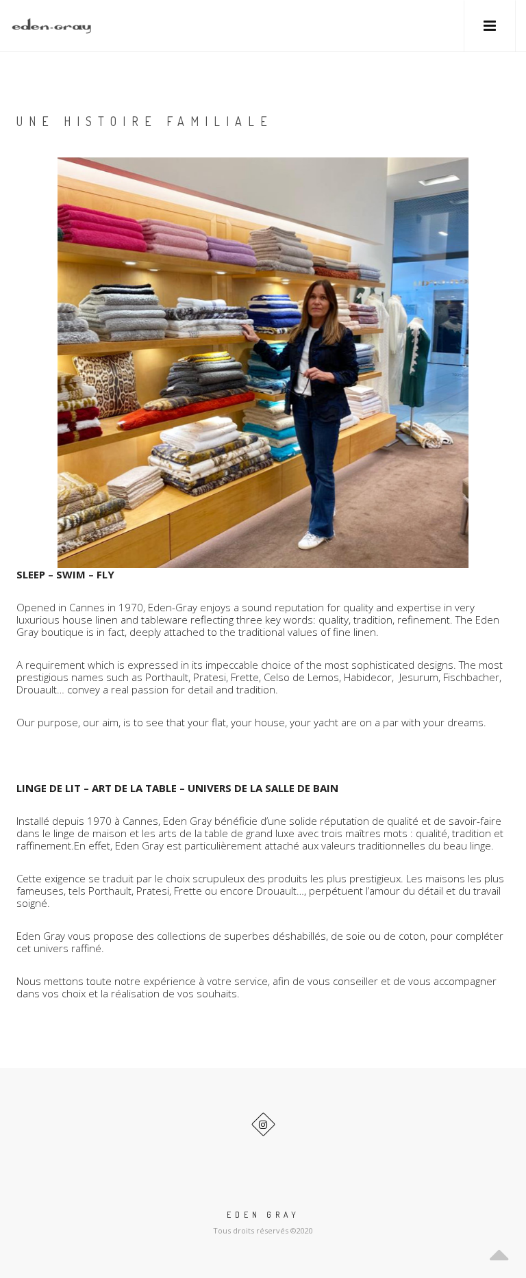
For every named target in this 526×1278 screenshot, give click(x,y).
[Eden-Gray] (51, 25)
